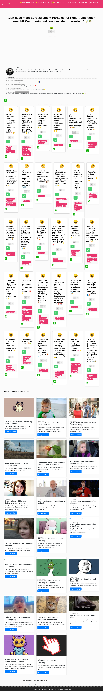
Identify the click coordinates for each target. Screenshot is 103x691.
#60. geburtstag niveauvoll (75, 365)
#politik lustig (26, 201)
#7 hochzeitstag (11, 312)
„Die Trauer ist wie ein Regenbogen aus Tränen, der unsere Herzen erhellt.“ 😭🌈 (27, 89)
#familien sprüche (9, 151)
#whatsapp (59, 206)
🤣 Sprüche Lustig (57, 2)
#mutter (61, 144)
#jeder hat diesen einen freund (91, 259)
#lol (57, 201)
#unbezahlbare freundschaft (26, 153)
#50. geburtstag (26, 262)
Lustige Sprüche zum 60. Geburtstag (21, 92)
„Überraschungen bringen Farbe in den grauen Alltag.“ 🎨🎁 (21, 86)
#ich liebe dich (27, 357)
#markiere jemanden (61, 204)
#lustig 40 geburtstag (58, 318)
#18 (40, 316)
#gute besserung (90, 143)
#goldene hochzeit (90, 375)
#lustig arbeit (74, 307)
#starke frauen (91, 196)
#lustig (76, 204)
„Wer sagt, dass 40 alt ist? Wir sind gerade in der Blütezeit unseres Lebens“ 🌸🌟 (76, 345)
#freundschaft (26, 151)
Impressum (52, 689)
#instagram (63, 199)
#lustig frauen (74, 141)
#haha (58, 199)
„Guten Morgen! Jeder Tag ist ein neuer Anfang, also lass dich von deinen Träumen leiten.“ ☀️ (92, 122)
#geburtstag (42, 143)
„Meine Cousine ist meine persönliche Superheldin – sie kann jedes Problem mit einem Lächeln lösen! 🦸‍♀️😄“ (11, 124)
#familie (9, 148)
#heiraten (9, 366)
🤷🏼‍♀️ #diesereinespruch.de (9, 4)
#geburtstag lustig (10, 204)
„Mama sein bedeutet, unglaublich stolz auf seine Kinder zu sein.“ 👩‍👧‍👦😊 (75, 232)
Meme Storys (94, 2)
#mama (56, 144)
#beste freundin (26, 146)
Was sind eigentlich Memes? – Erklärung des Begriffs (49, 582)
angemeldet (28, 684)
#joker (60, 375)
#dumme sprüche (57, 372)
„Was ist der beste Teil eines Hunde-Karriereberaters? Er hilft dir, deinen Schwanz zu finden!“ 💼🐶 (43, 176)
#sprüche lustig (76, 207)
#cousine (9, 146)
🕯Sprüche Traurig (71, 2)
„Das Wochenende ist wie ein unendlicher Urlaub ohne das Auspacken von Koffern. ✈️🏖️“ (92, 288)
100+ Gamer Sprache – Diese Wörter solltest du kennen (16, 660)
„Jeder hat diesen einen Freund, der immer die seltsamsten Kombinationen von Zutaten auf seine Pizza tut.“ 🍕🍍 (92, 234)
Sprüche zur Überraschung (20, 84)
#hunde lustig (41, 196)
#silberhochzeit (10, 370)
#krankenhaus (91, 146)
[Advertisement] (49, 48)
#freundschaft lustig (10, 253)
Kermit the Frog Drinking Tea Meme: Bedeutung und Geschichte (51, 463)
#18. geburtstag (11, 199)
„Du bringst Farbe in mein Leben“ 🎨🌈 (27, 341)
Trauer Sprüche (18, 88)
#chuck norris (78, 202)
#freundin (25, 148)
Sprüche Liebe (83, 2)
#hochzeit (9, 368)
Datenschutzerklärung (64, 689)
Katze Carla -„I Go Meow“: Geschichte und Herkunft (47, 618)
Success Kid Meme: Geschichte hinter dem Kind (49, 424)
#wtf (64, 206)
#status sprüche (27, 318)
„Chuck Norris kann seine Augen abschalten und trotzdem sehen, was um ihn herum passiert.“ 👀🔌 (78, 180)
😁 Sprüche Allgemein (26, 2)
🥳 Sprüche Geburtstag (42, 2)
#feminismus (92, 193)
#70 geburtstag (42, 141)
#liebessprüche (27, 363)
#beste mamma (75, 251)
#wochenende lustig (91, 309)
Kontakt (60, 6)
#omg (88, 262)
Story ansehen (11, 432)
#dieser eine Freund (90, 255)
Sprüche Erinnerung (19, 80)
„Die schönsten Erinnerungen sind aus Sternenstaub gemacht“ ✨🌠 (23, 82)
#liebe (24, 361)
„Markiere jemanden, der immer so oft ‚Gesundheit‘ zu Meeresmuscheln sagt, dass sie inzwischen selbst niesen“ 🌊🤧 (61, 178)
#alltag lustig (41, 253)
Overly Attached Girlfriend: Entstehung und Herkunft (15, 502)
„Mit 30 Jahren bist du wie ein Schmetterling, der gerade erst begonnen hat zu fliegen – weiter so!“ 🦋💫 (11, 178)
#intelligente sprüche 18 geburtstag (42, 321)
